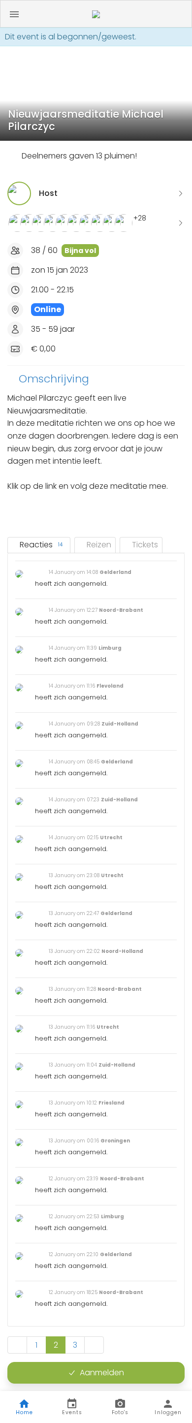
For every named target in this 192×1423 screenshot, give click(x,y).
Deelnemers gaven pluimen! (79, 155)
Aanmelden (102, 1372)
